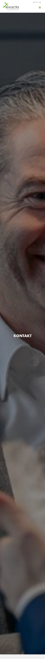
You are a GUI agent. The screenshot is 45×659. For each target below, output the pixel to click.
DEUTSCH (35, 2)
